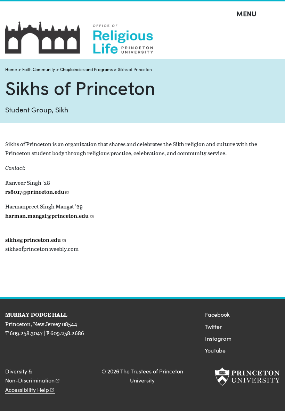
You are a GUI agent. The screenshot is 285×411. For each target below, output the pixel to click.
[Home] (79, 40)
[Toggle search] (275, 14)
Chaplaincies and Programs (86, 69)
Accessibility (27, 389)
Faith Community (38, 69)
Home (11, 69)
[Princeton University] (247, 376)
